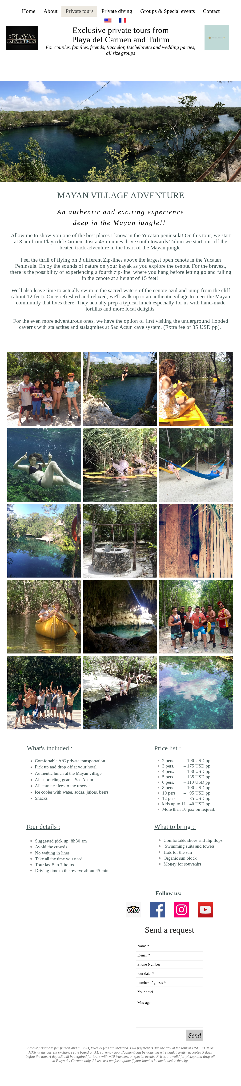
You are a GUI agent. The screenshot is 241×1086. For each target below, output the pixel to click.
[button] (120, 131)
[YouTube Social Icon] (205, 909)
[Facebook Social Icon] (157, 909)
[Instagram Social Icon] (181, 909)
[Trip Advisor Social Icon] (133, 909)
